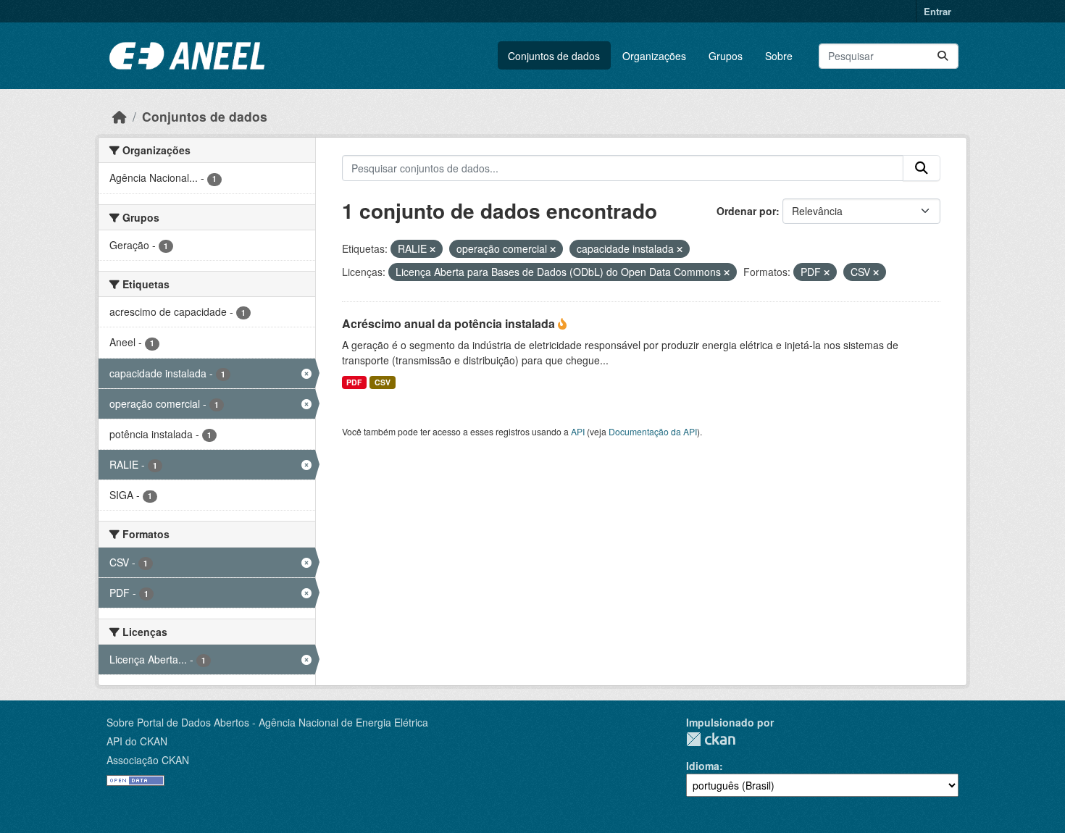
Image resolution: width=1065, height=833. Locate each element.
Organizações (654, 56)
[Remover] (432, 249)
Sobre (779, 56)
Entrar (937, 11)
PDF (354, 382)
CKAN (710, 739)
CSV (382, 382)
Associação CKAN (147, 760)
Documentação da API (653, 431)
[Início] (119, 116)
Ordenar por (746, 211)
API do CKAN (136, 741)
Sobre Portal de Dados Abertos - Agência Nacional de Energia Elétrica (267, 722)
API (578, 431)
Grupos (726, 56)
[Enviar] (942, 56)
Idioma (702, 765)
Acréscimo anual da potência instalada (450, 323)
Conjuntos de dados (554, 56)
